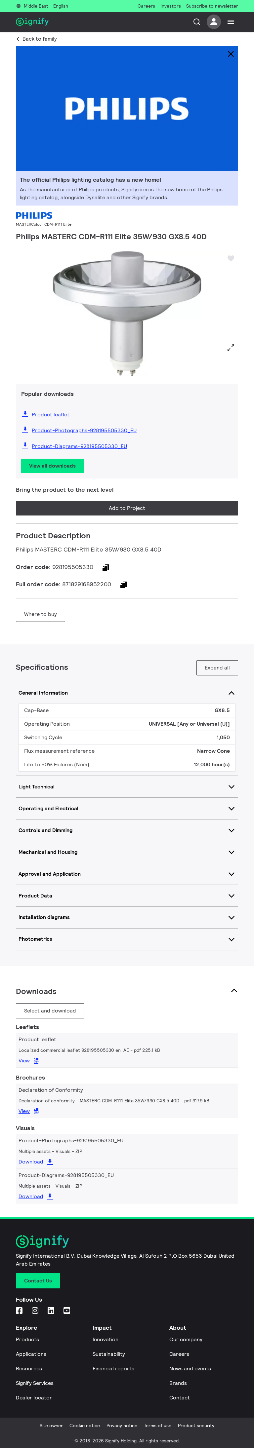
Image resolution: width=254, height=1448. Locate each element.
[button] (23, 313)
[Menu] (231, 22)
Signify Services (35, 1383)
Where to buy (40, 614)
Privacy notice (121, 1426)
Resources (29, 1368)
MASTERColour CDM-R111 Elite (43, 224)
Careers (179, 1354)
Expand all (217, 667)
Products (27, 1339)
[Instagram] (36, 1311)
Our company (185, 1339)
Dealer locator (34, 1397)
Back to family (39, 38)
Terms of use (157, 1426)
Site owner (51, 1426)
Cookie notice (84, 1426)
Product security (196, 1426)
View (24, 1060)
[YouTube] (67, 1311)
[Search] (197, 22)
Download (31, 1161)
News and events (190, 1368)
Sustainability (109, 1354)
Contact (179, 1397)
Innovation (105, 1339)
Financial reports (113, 1368)
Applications (31, 1354)
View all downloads (52, 465)
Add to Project (127, 508)
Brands (178, 1383)
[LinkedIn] (52, 1311)
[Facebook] (20, 1311)
